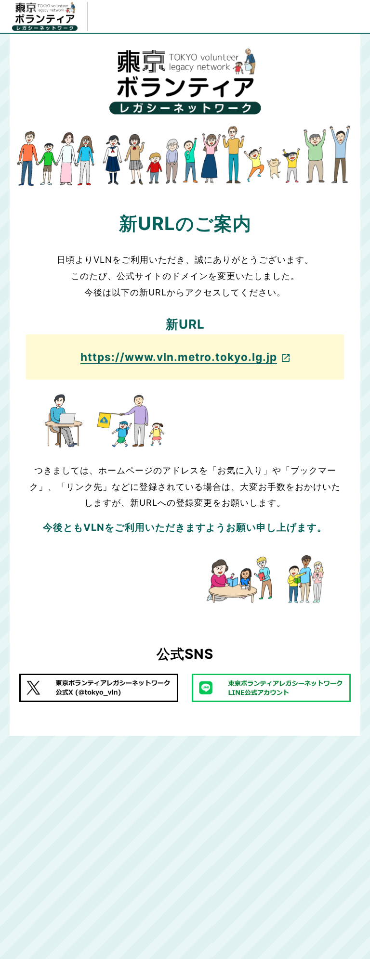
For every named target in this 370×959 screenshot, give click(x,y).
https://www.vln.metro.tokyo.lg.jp (178, 356)
